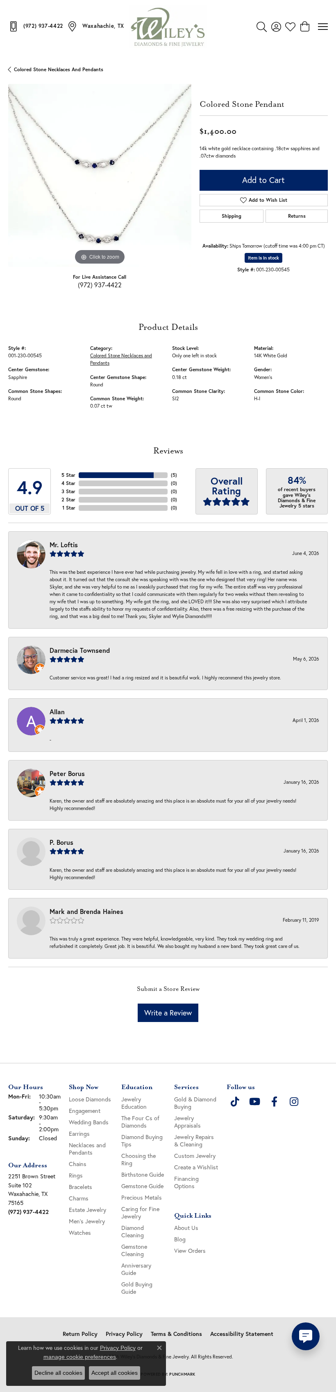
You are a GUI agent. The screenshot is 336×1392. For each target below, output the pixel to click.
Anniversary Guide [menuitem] (136, 1269)
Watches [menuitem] (80, 1232)
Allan (57, 711)
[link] (35, 26)
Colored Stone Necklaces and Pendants (58, 69)
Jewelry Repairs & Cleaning (194, 1140)
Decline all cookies (58, 1372)
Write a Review (168, 1012)
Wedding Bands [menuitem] (89, 1122)
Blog (180, 1239)
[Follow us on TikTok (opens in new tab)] (235, 1102)
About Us (186, 1228)
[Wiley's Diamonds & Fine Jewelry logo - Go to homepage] (168, 26)
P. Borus (61, 842)
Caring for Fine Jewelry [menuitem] (140, 1212)
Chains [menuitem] (77, 1164)
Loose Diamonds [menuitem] (90, 1099)
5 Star (68, 475)
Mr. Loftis (64, 544)
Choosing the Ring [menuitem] (138, 1159)
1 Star (68, 508)
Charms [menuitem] (79, 1198)
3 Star (68, 491)
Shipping (231, 216)
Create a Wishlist (196, 1167)
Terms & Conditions (176, 1334)
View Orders (190, 1250)
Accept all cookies (114, 1372)
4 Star (68, 483)
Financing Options (186, 1182)
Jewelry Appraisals (187, 1121)
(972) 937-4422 (100, 284)
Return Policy (80, 1334)
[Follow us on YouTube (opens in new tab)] (254, 1102)
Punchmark (182, 1374)
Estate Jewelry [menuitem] (87, 1210)
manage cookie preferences (79, 1357)
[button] (262, 26)
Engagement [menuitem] (84, 1111)
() (174, 475)
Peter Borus (67, 773)
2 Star (68, 499)
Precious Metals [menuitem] (141, 1197)
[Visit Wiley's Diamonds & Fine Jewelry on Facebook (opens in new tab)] (274, 1102)
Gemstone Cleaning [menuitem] (134, 1250)
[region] (99, 175)
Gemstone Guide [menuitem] (142, 1186)
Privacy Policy (124, 1334)
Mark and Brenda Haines (86, 911)
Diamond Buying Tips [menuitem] (142, 1140)
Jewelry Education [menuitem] (134, 1102)
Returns (297, 216)
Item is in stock (263, 258)
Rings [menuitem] (76, 1175)
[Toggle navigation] (323, 26)
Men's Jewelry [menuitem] (87, 1221)
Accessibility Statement (241, 1334)
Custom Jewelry (195, 1156)
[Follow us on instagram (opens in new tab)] (294, 1102)
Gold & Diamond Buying (195, 1102)
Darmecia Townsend (80, 650)
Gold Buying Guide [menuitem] (136, 1287)
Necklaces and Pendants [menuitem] (87, 1148)
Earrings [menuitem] (79, 1133)
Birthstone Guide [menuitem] (142, 1174)
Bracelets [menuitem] (80, 1187)
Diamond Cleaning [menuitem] (132, 1231)
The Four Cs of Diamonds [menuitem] (140, 1121)
